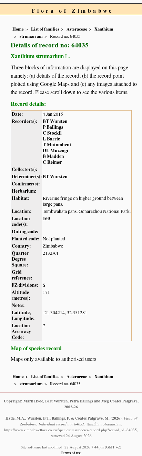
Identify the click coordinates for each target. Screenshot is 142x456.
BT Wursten (55, 121)
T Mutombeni (57, 144)
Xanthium (103, 29)
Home (18, 29)
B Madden (53, 156)
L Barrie (51, 138)
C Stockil (52, 132)
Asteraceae (77, 29)
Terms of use (71, 453)
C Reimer (52, 162)
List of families (45, 29)
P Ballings (53, 127)
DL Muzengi (55, 150)
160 (46, 218)
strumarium (31, 36)
